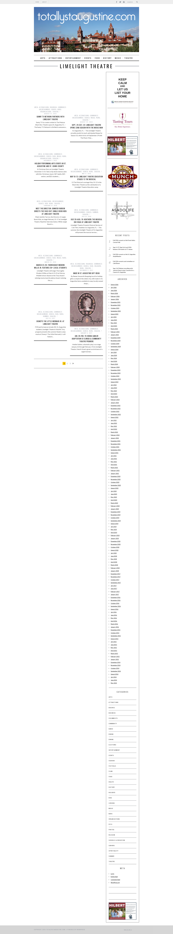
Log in (112, 874)
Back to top (127, 929)
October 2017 (115, 580)
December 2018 (115, 541)
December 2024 (115, 338)
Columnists (113, 718)
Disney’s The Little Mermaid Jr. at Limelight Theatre (50, 322)
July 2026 (114, 287)
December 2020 (115, 476)
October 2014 (115, 668)
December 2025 (115, 302)
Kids (54, 156)
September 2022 (116, 414)
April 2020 (114, 500)
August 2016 (114, 609)
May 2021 (114, 461)
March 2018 (114, 565)
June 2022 (114, 423)
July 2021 (114, 456)
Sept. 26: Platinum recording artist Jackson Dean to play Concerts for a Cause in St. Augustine (123, 270)
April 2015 (114, 650)
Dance (111, 729)
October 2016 (115, 603)
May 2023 (114, 391)
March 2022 (114, 432)
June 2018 (114, 556)
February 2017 (115, 591)
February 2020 (115, 506)
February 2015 (115, 656)
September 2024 (116, 346)
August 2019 (114, 523)
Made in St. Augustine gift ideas (86, 273)
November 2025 (115, 305)
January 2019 (115, 538)
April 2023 (114, 394)
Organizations (45, 111)
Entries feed (114, 876)
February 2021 (115, 470)
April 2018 (114, 562)
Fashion (112, 760)
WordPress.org (115, 882)
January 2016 (115, 627)
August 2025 (114, 314)
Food (97, 58)
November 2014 (115, 665)
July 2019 (114, 526)
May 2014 (114, 683)
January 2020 (115, 509)
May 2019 (114, 529)
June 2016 (114, 615)
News (59, 109)
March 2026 (114, 293)
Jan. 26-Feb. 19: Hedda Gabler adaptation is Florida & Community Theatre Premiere (86, 339)
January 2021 (115, 473)
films (111, 771)
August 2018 (114, 550)
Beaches (112, 707)
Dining (111, 734)
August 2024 (114, 349)
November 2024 (115, 340)
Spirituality (113, 851)
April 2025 (114, 326)
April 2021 (114, 464)
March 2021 (114, 467)
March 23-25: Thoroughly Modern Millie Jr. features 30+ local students (50, 266)
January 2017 (115, 594)
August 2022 (114, 417)
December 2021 (115, 441)
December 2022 (115, 405)
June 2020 (114, 494)
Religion (112, 835)
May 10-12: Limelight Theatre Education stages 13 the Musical (86, 178)
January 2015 (115, 659)
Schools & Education (117, 840)
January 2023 (115, 402)
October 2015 (115, 633)
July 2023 (114, 385)
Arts (42, 58)
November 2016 (115, 600)
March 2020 (114, 503)
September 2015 (116, 636)
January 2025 (115, 335)
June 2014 (114, 680)
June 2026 (114, 290)
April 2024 (114, 361)
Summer (95, 212)
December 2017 (115, 574)
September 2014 (116, 671)
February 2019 (115, 535)
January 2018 (115, 571)
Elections (112, 745)
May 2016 (114, 618)
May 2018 (114, 559)
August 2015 (114, 639)
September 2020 (116, 485)
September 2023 (116, 379)
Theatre (128, 58)
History (107, 58)
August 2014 (114, 674)
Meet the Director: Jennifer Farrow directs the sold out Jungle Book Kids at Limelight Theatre (50, 211)
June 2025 (114, 320)
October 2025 (115, 308)
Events (88, 58)
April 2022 (114, 429)
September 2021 (116, 450)
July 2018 (114, 553)
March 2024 (114, 364)
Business (53, 107)
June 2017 (114, 588)
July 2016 (114, 612)
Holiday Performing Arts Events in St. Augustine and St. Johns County (50, 164)
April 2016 (114, 621)
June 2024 (114, 355)
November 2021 (115, 444)
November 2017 (115, 577)
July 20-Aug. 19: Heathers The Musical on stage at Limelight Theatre (86, 220)
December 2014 (115, 662)
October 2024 (115, 343)
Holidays (98, 266)
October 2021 (115, 447)
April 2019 (114, 532)
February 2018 (115, 568)
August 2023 (114, 382)
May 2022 (114, 426)
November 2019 (115, 515)
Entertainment (73, 58)
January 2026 (115, 299)
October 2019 (115, 518)
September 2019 (116, 521)
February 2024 (115, 367)
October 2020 (115, 482)
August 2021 (114, 453)
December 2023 (115, 370)
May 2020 (114, 497)
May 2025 (114, 323)
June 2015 (114, 645)
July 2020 (114, 491)
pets (110, 824)
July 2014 (114, 677)
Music (118, 58)
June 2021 (114, 458)
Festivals (112, 766)
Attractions (55, 58)
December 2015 (115, 630)
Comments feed (115, 879)
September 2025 (116, 311)
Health (111, 782)
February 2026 (115, 296)
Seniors (112, 845)
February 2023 (115, 399)
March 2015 (114, 653)
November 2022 (115, 408)
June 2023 (114, 388)
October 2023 (115, 376)
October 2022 (115, 411)
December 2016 (115, 597)
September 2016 (116, 606)
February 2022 (115, 435)
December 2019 (115, 512)
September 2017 (116, 582)
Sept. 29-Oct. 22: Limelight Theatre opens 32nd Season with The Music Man (86, 126)
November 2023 (115, 373)
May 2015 (114, 647)
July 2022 (114, 420)
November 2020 (115, 479)
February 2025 (115, 332)
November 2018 (115, 544)
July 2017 (114, 585)
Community (62, 107)
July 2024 (114, 352)
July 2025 (114, 317)
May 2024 (114, 358)
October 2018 (115, 547)
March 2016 (114, 624)
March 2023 (114, 397)
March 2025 (114, 329)
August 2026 (114, 284)
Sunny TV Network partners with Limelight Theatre (50, 118)
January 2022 (115, 438)
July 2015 (114, 642)
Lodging (112, 803)
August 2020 (114, 488)
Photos (111, 829)
